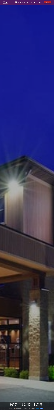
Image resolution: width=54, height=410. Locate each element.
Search (41, 2)
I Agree (41, 408)
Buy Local (23, 2)
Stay (16, 2)
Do (20, 2)
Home (13, 2)
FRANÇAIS (47, 2)
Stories (31, 2)
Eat (18, 2)
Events (28, 2)
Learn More (37, 408)
